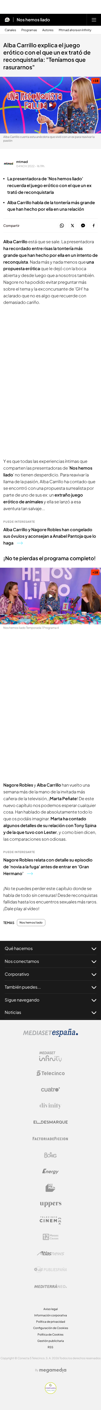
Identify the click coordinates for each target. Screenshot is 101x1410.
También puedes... (23, 987)
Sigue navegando (22, 999)
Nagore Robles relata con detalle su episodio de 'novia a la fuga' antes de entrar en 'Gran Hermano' (48, 866)
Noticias (13, 1012)
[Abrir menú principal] (94, 19)
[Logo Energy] (50, 1171)
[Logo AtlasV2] (50, 1253)
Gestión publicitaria (50, 1341)
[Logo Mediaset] (50, 1035)
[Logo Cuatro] (50, 1089)
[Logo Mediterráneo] (50, 1286)
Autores (48, 30)
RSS (50, 1347)
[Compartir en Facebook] (93, 225)
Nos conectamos (22, 961)
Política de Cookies (50, 1334)
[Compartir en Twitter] (72, 225)
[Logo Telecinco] (50, 1073)
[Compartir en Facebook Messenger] (83, 225)
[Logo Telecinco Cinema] (50, 1220)
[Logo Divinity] (50, 1106)
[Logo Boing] (50, 1155)
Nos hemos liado (33, 20)
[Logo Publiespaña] (50, 1270)
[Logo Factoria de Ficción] (50, 1139)
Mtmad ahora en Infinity (75, 30)
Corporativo (17, 974)
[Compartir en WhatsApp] (62, 225)
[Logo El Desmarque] (51, 1122)
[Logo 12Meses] (50, 1237)
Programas (29, 30)
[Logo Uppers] (50, 1204)
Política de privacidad (50, 1321)
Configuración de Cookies (50, 1328)
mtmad (22, 161)
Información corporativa (50, 1315)
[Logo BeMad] (50, 1188)
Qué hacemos (19, 948)
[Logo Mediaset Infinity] (50, 1057)
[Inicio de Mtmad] (7, 19)
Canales (10, 30)
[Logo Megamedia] (52, 1370)
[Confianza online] (50, 1392)
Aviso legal (50, 1309)
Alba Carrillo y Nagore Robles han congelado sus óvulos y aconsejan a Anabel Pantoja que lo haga (49, 536)
